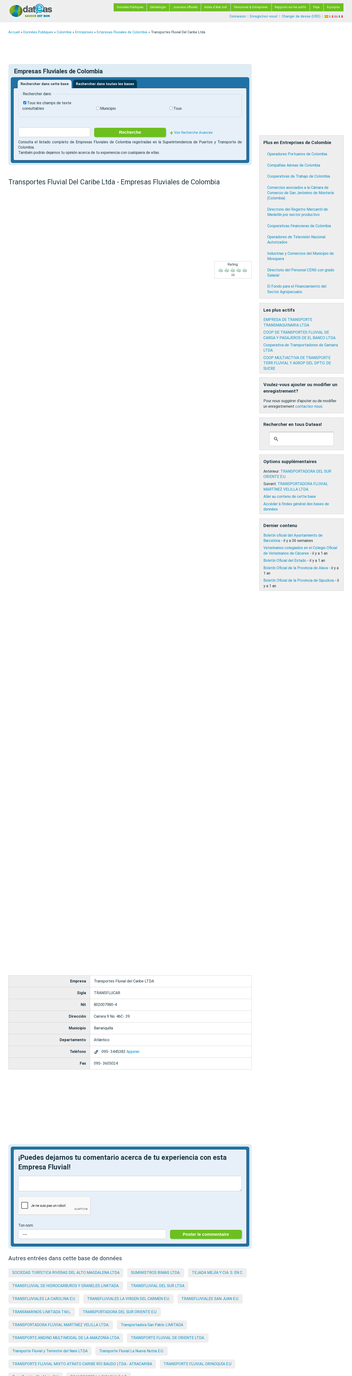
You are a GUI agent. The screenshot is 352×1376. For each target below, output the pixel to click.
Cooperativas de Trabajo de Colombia (298, 176)
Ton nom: (26, 1225)
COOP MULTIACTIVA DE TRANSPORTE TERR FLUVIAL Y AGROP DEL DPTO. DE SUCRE (297, 363)
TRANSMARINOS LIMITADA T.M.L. (41, 1312)
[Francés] (331, 16)
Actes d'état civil (215, 7)
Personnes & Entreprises (251, 7)
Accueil (14, 32)
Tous (177, 108)
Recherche (130, 132)
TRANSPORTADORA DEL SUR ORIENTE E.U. (120, 1312)
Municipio (108, 108)
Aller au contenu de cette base (289, 496)
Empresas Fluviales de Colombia (122, 32)
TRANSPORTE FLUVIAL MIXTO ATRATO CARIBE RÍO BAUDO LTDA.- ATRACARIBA (82, 1364)
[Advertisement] (152, 49)
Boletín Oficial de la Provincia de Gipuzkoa (298, 580)
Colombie (64, 32)
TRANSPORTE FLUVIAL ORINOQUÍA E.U (197, 1364)
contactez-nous (308, 406)
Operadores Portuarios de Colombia (297, 154)
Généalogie (158, 7)
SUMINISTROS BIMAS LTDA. (155, 1272)
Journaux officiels (185, 7)
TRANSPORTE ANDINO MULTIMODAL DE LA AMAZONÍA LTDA (65, 1337)
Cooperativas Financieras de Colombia (299, 226)
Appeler (133, 1051)
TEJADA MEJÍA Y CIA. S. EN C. (217, 1272)
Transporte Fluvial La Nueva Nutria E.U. (131, 1351)
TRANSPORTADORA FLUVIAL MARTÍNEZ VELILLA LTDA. (60, 1325)
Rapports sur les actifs (290, 7)
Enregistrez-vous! (264, 16)
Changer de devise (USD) (301, 16)
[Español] (326, 16)
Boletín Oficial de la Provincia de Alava (295, 568)
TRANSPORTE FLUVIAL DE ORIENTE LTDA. (168, 1337)
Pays (316, 7)
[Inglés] (336, 16)
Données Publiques (130, 7)
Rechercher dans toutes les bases (105, 84)
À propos (333, 7)
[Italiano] (341, 16)
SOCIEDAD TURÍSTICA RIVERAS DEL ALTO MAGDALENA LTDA (65, 1272)
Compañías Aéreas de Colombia (293, 165)
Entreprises (84, 32)
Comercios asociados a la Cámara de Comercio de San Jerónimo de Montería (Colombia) (300, 193)
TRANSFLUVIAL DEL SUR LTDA (157, 1285)
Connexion (237, 16)
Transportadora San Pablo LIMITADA (152, 1325)
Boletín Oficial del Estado (284, 560)
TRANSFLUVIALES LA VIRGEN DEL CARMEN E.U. (128, 1298)
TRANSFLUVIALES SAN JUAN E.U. (210, 1298)
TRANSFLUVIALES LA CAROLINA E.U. (44, 1298)
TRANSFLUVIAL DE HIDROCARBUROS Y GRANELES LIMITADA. (65, 1285)
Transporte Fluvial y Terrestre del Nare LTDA (50, 1351)
